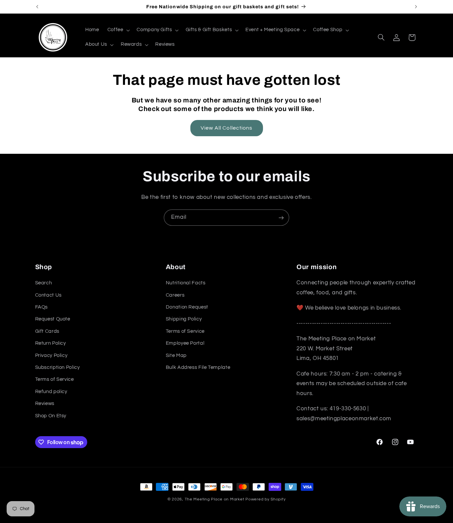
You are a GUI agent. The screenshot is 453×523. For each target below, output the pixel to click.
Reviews (44, 403)
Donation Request (187, 307)
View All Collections (226, 128)
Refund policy (51, 391)
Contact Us (48, 295)
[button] (118, 30)
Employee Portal (185, 343)
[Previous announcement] (37, 6)
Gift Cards (47, 331)
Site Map (176, 355)
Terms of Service (54, 379)
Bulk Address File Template (198, 367)
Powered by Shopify (265, 499)
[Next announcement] (416, 6)
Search (43, 283)
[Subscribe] (281, 217)
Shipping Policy (184, 319)
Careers (175, 295)
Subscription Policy (57, 367)
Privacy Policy (51, 355)
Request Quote (52, 319)
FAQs (41, 307)
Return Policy (50, 343)
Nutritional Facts (186, 283)
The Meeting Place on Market (214, 499)
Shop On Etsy (51, 415)
